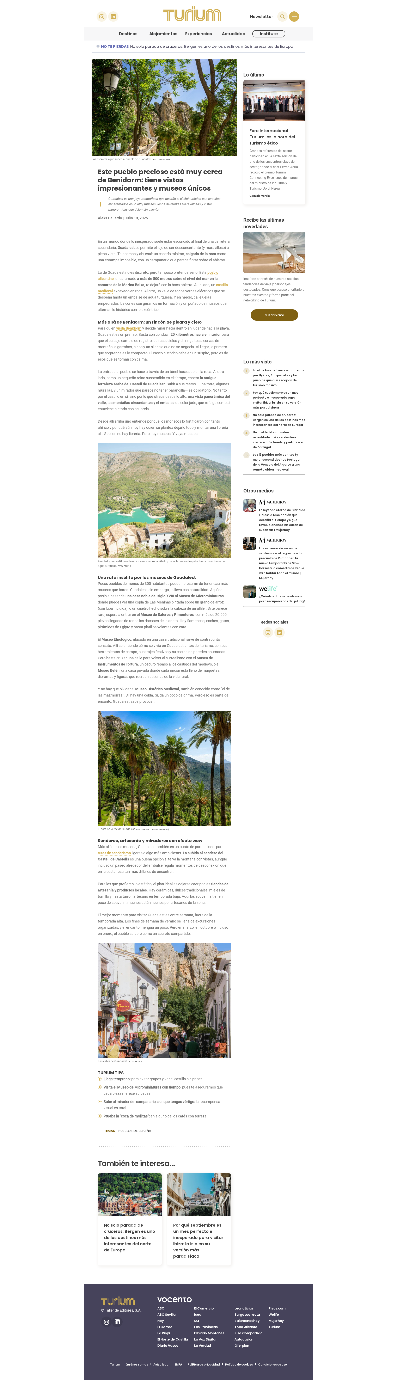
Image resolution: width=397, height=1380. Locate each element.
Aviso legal (161, 1364)
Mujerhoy (276, 1320)
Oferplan (241, 1345)
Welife (274, 1314)
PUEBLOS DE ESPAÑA (134, 1130)
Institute (269, 34)
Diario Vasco (167, 1345)
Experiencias (198, 34)
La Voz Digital (205, 1339)
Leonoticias (243, 1308)
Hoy (160, 1320)
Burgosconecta (247, 1314)
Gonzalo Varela (260, 195)
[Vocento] (174, 1302)
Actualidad (233, 34)
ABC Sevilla (166, 1314)
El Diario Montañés (209, 1333)
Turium (274, 1327)
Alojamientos (163, 34)
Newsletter (261, 16)
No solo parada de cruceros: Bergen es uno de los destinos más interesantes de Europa (211, 46)
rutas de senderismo (114, 853)
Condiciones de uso (272, 1364)
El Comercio (204, 1308)
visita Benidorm (128, 328)
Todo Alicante (245, 1327)
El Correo (164, 1327)
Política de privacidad (204, 1364)
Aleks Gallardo (110, 218)
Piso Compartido (248, 1333)
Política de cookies (239, 1364)
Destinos (128, 34)
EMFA (178, 1364)
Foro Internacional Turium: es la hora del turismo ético (272, 137)
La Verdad (202, 1345)
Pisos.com (277, 1308)
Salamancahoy (246, 1320)
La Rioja (163, 1333)
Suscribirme (274, 315)
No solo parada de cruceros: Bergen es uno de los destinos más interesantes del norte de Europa (129, 1237)
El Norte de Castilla (172, 1339)
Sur (197, 1320)
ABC (160, 1308)
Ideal (198, 1314)
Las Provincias (206, 1327)
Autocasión (243, 1339)
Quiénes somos (137, 1364)
